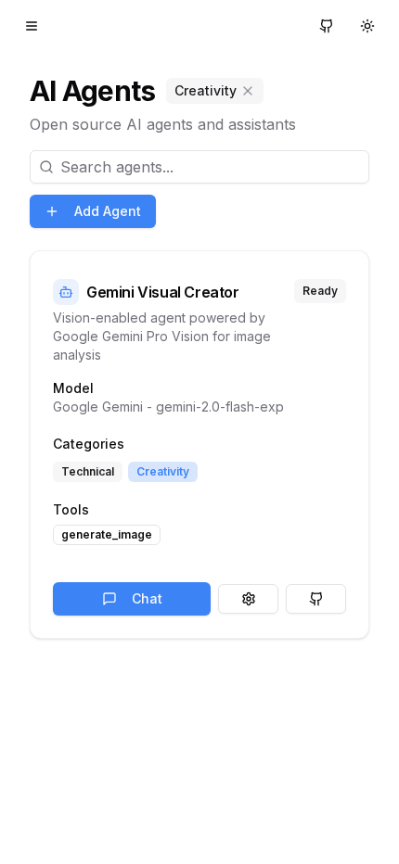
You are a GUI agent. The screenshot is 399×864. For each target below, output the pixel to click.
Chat (147, 598)
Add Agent (107, 211)
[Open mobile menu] (31, 26)
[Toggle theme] (367, 26)
